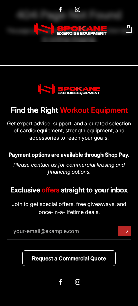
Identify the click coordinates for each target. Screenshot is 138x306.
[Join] (124, 231)
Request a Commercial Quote (69, 258)
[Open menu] (15, 29)
